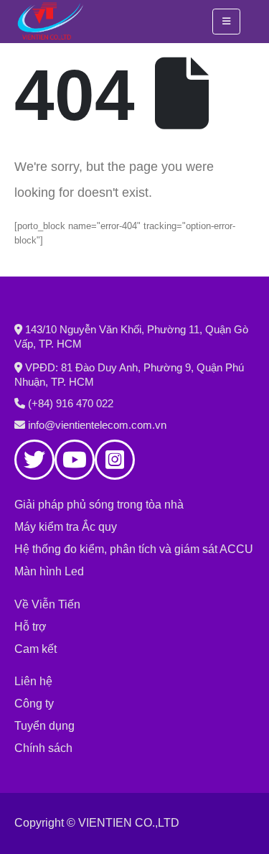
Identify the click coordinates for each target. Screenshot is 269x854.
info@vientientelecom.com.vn (97, 425)
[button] (226, 21)
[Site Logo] (50, 21)
